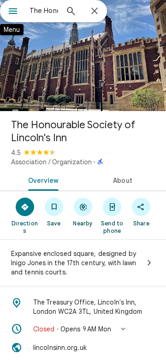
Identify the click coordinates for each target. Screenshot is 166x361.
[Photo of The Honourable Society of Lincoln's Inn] (83, 55)
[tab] (42, 179)
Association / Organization (51, 162)
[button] (83, 329)
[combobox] (44, 10)
